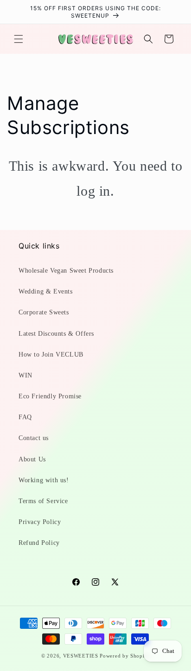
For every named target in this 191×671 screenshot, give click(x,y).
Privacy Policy (40, 521)
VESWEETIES (80, 655)
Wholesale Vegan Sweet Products (66, 270)
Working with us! (44, 480)
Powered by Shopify (125, 655)
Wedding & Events (46, 291)
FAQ (25, 417)
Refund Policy (39, 542)
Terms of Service (43, 501)
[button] (18, 39)
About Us (32, 459)
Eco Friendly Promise (50, 396)
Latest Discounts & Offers (56, 333)
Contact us (34, 438)
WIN (25, 375)
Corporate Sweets (44, 312)
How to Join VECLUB (51, 354)
